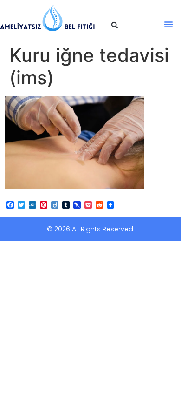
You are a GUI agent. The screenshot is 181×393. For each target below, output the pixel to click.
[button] (115, 25)
